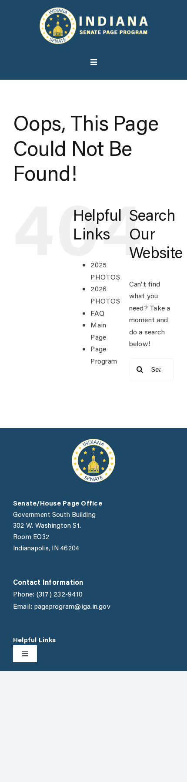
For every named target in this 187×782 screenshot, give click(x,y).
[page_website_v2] (93, 10)
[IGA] (93, 442)
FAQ (97, 312)
